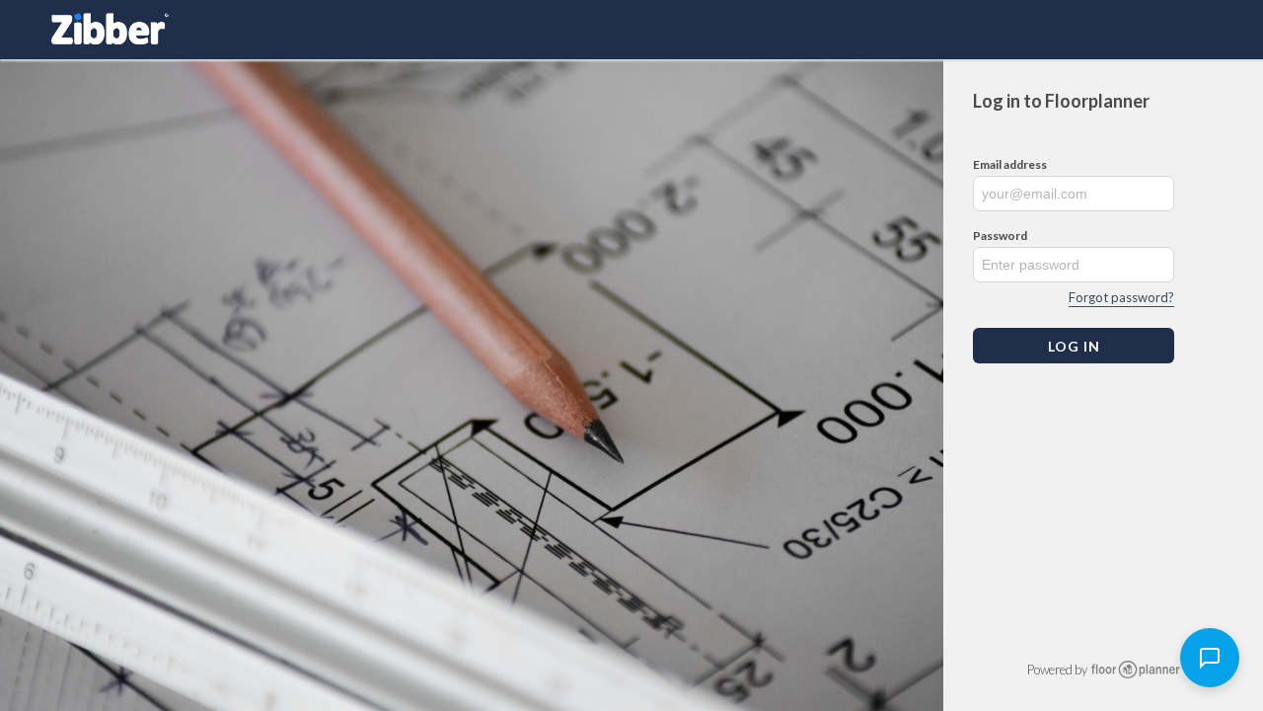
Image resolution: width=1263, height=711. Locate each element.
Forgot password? (1121, 297)
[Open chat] (1209, 657)
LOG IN (1074, 346)
